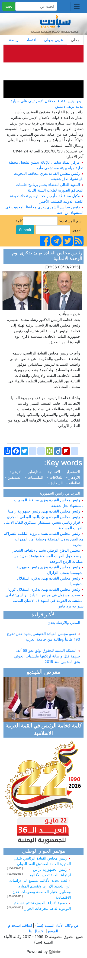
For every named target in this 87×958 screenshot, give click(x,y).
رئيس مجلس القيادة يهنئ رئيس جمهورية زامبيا (44, 511)
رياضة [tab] (13, 39)
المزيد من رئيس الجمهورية (60, 493)
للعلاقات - (55, 477)
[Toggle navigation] (76, 6)
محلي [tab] (75, 39)
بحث (8, 6)
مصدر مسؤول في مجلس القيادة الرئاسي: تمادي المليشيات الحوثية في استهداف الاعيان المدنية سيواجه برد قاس (44, 600)
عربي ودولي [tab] (53, 39)
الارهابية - (15, 471)
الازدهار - (73, 477)
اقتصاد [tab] (31, 39)
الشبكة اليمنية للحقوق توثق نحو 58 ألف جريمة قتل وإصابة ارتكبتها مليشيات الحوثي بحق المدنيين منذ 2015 (47, 653)
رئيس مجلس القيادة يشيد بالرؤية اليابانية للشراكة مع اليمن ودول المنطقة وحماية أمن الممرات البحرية (44, 539)
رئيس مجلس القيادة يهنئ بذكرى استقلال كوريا (44, 589)
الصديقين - (14, 477)
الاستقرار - (72, 471)
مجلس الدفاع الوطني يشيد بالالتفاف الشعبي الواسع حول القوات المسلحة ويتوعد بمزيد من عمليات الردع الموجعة (48, 556)
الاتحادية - (53, 471)
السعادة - (56, 483)
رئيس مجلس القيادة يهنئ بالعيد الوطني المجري (44, 516)
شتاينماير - (34, 471)
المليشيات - (34, 477)
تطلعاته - (73, 483)
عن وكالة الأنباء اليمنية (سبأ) (56, 925)
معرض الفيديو (43, 672)
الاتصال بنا (37, 931)
